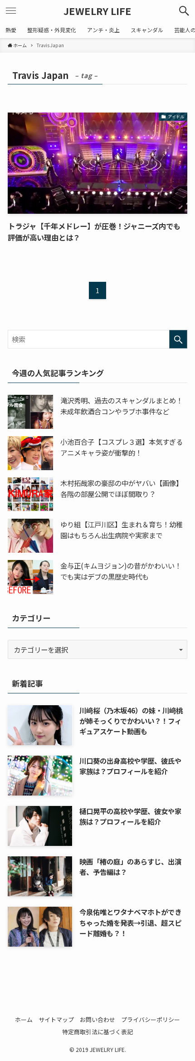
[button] (184, 11)
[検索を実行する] (178, 339)
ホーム (24, 1019)
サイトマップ (56, 1019)
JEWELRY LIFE (97, 11)
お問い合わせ (97, 1019)
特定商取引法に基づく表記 (97, 1031)
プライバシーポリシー (150, 1019)
